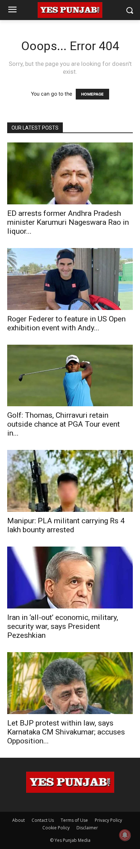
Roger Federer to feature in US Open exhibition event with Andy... (66, 323)
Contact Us (43, 820)
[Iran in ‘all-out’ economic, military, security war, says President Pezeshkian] (70, 577)
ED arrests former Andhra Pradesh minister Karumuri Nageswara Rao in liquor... (68, 222)
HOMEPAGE (92, 94)
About (18, 820)
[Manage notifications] (125, 835)
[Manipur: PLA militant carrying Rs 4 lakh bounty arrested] (70, 481)
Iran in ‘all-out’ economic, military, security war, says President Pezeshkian (62, 626)
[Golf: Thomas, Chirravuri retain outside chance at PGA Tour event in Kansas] (70, 376)
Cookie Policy (56, 828)
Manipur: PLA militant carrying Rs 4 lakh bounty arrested (66, 525)
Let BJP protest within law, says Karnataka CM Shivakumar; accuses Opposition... (66, 732)
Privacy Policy (108, 820)
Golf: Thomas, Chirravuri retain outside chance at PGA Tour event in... (63, 424)
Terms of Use (74, 820)
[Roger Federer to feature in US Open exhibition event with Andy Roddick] (70, 279)
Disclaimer (87, 828)
